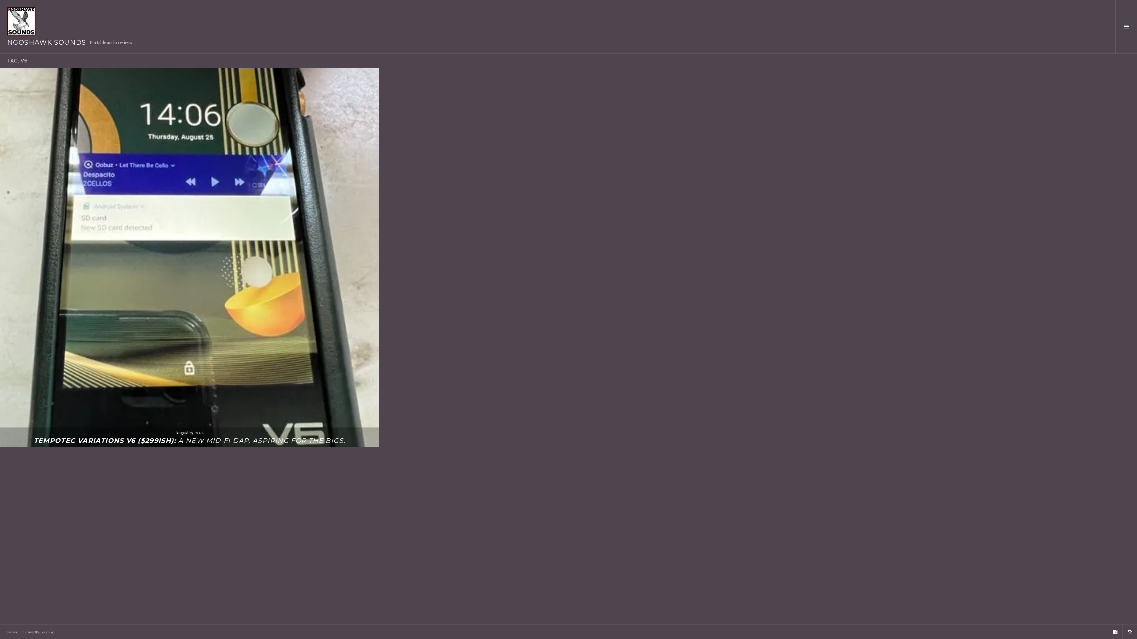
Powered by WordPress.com (30, 632)
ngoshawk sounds (46, 42)
